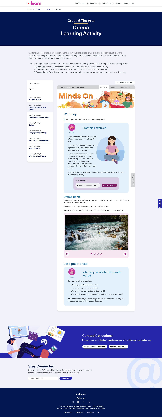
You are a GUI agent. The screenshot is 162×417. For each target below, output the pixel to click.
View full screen (125, 82)
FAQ (98, 412)
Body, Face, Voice (35, 99)
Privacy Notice (68, 412)
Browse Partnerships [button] (118, 346)
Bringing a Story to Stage (38, 133)
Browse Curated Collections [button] (95, 346)
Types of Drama (34, 148)
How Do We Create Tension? (39, 140)
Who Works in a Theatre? (38, 156)
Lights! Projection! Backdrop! (39, 117)
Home (29, 9)
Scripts (31, 125)
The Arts (49, 9)
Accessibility (90, 412)
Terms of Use (79, 412)
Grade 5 (39, 9)
